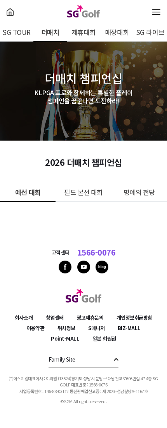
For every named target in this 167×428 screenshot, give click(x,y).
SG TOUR (17, 32)
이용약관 (35, 328)
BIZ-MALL (129, 328)
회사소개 (24, 317)
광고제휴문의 (90, 317)
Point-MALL (65, 338)
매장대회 (117, 32)
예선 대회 (27, 192)
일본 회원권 (104, 338)
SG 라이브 (150, 32)
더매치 (50, 32)
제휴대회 (83, 32)
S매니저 (96, 328)
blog (102, 267)
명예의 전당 (139, 192)
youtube (83, 267)
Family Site (62, 359)
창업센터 (55, 317)
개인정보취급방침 (134, 317)
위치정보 (66, 328)
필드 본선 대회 (83, 192)
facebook (65, 267)
